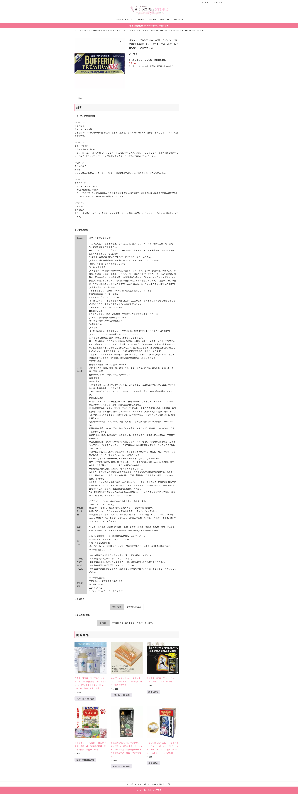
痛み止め (169, 66)
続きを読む (153, 691)
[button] (121, 42)
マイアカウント (207, 2)
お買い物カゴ (219, 2)
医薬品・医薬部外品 (157, 66)
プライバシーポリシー (143, 784)
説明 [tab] (80, 98)
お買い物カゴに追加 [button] (85, 698)
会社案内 (130, 784)
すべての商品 (143, 66)
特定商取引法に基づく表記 (161, 784)
